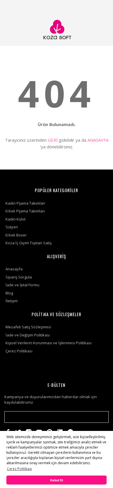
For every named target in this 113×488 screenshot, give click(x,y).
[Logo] (56, 29)
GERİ (53, 140)
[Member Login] (88, 7)
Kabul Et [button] (56, 480)
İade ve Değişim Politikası (28, 335)
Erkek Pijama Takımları (25, 211)
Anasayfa (14, 269)
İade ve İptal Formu (22, 284)
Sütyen (12, 227)
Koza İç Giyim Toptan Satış (29, 242)
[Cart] (102, 7)
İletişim (12, 300)
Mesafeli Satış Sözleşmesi (28, 326)
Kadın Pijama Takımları (25, 203)
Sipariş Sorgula (19, 277)
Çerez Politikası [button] (19, 468)
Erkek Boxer (16, 235)
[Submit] (101, 417)
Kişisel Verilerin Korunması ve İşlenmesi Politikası (49, 342)
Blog (9, 293)
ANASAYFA (98, 140)
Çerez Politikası (19, 351)
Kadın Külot (15, 219)
